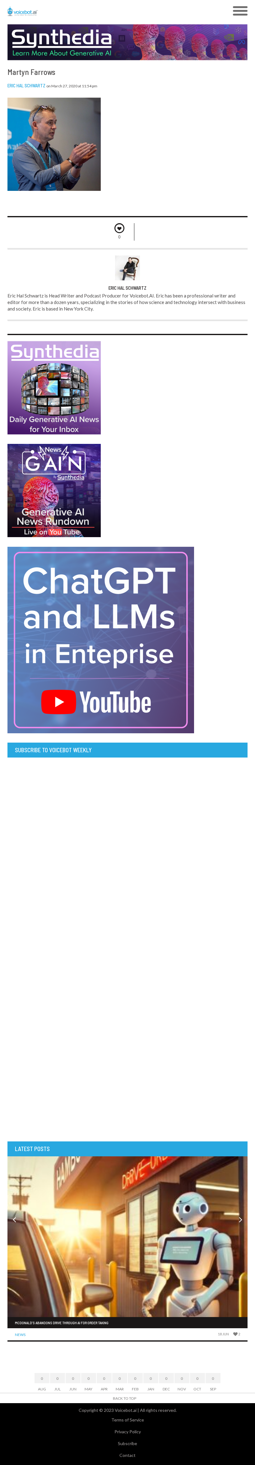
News (20, 1334)
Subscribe (127, 1443)
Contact (127, 1455)
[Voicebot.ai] (97, 11)
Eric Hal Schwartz (26, 85)
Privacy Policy (127, 1431)
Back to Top (124, 1398)
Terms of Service (127, 1419)
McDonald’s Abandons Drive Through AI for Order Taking (62, 1322)
